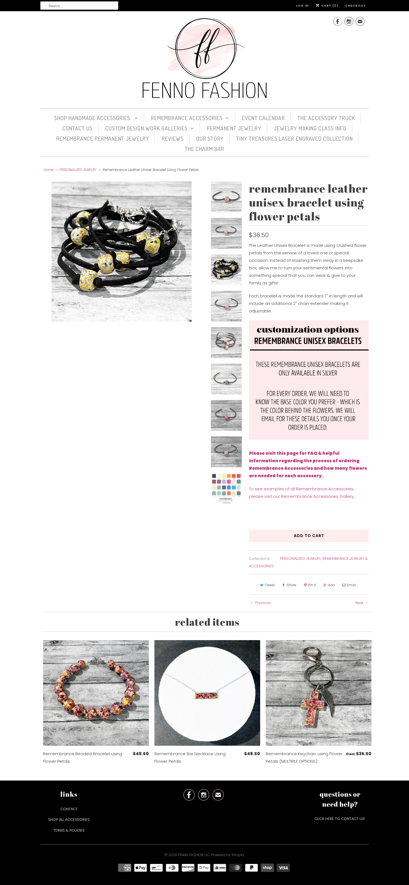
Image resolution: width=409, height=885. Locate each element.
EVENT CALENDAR (263, 117)
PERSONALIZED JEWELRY (300, 558)
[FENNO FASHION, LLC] (204, 58)
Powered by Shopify (228, 854)
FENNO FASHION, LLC (194, 854)
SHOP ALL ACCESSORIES (69, 819)
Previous (262, 602)
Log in (302, 5)
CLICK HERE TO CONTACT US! (340, 818)
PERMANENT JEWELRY (234, 128)
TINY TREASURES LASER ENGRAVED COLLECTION (294, 138)
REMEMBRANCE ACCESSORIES (187, 117)
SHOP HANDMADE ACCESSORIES (93, 117)
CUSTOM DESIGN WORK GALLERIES (146, 128)
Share (291, 585)
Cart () (329, 5)
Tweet (270, 585)
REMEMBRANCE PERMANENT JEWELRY (102, 138)
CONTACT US (77, 128)
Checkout (355, 5)
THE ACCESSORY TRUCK (326, 117)
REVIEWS (173, 138)
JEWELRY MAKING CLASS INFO (310, 128)
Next (359, 602)
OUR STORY (210, 138)
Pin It (312, 585)
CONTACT (69, 809)
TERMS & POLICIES (69, 830)
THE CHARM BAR (204, 148)
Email (351, 585)
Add (331, 585)
